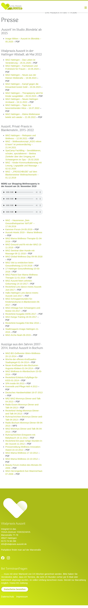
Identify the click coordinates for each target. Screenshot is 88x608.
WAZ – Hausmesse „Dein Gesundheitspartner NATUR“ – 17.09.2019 (20, 223)
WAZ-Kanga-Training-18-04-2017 (21, 317)
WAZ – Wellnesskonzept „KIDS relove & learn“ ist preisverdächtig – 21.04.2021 (23, 144)
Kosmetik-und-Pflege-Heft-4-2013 (21, 386)
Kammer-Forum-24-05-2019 (18, 229)
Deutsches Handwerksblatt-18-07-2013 (23, 392)
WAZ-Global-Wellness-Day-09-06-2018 (23, 256)
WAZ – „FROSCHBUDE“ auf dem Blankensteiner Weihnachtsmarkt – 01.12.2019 (22, 174)
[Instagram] (8, 558)
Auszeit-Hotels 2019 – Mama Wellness (23, 232)
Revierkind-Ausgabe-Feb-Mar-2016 (22, 323)
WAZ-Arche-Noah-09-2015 (18, 335)
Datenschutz (7, 597)
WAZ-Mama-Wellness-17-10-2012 (21, 453)
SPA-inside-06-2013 (14, 383)
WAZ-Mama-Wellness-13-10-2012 (21, 459)
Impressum (22, 597)
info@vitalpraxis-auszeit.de (14, 544)
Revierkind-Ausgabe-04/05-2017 (20, 314)
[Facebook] (3, 558)
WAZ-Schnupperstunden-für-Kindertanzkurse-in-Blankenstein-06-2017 (22, 302)
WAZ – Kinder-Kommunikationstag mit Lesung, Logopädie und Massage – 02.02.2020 (23, 165)
